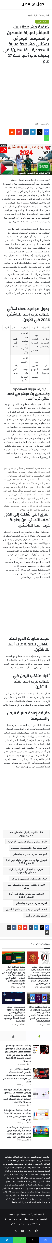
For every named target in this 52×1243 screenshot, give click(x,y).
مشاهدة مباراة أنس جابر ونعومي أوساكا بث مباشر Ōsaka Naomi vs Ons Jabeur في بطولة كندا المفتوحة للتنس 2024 (17, 1075)
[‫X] (42, 927)
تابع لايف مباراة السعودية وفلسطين (29, 854)
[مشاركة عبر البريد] (9, 927)
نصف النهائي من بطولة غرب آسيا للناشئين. (25, 909)
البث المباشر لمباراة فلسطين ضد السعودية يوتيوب (25, 834)
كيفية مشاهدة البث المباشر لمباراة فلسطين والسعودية (25, 871)
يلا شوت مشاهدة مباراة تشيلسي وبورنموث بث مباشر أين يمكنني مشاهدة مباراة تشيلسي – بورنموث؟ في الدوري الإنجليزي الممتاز (39, 1014)
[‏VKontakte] (14, 927)
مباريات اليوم (33, 15)
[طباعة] (47, 932)
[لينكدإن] (36, 927)
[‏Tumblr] (31, 927)
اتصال (13, 1223)
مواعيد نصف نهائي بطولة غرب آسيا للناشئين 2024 (25, 895)
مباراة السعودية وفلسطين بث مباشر (28, 878)
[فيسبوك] (47, 927)
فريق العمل (29, 1219)
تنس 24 (8, 1219)
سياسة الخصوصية (34, 1223)
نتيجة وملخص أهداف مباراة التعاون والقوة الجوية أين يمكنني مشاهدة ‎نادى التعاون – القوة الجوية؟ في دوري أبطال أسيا (14, 1014)
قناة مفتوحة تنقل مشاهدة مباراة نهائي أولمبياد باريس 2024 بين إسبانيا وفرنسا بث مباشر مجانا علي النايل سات (19, 1132)
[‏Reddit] (20, 927)
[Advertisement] (26, 93)
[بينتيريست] (25, 927)
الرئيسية (43, 15)
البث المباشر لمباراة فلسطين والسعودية (27, 841)
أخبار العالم (18, 1219)
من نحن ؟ (21, 1223)
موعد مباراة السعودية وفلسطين (31, 903)
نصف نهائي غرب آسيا (36, 915)
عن (37, 1219)
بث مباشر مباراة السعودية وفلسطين (28, 847)
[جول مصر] (33, 4)
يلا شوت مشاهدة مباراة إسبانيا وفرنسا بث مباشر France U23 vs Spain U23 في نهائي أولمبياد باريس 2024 (17, 1115)
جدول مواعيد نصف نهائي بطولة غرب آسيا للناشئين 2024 (25, 862)
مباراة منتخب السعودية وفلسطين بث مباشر (25, 886)
